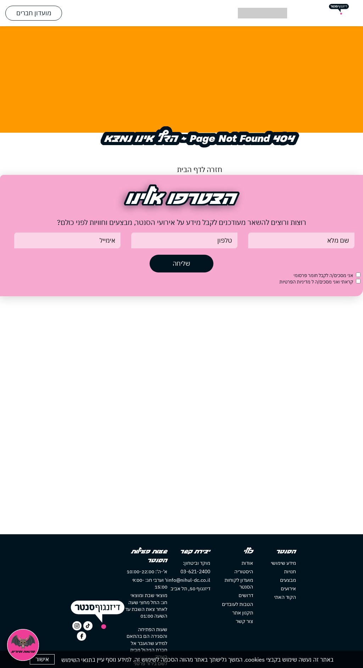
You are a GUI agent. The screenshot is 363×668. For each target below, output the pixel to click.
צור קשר (244, 621)
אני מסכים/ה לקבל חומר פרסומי (323, 275)
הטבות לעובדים (237, 604)
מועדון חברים (33, 13)
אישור (42, 659)
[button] (181, 13)
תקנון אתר (242, 612)
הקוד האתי (285, 597)
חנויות (290, 571)
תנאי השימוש (76, 659)
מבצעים (288, 580)
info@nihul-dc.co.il (188, 580)
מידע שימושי (283, 563)
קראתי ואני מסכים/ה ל (316, 282)
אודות (247, 563)
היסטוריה (243, 571)
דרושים (246, 595)
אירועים (288, 588)
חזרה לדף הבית (199, 169)
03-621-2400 (195, 571)
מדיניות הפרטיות (295, 282)
